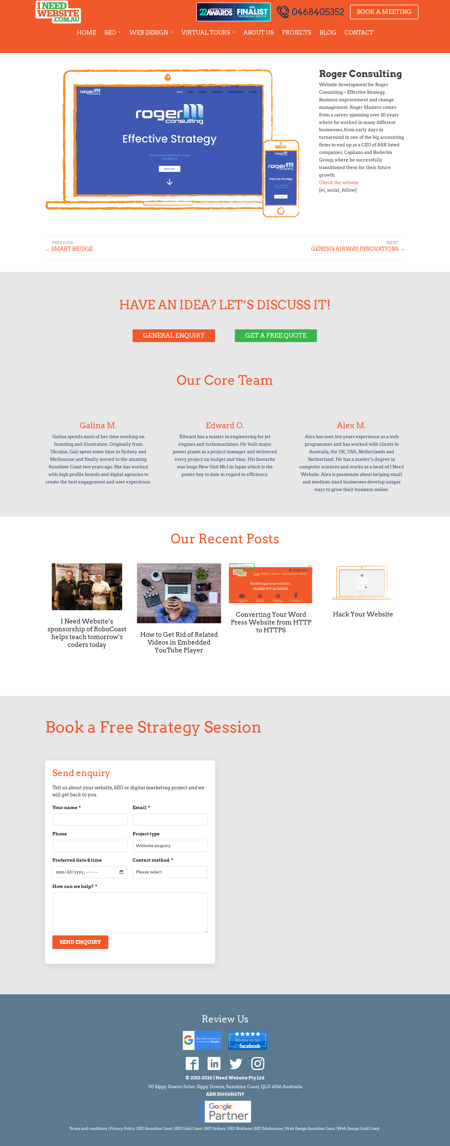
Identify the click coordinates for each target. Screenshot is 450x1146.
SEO (110, 33)
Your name (66, 807)
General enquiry (174, 335)
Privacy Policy (122, 1128)
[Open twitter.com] (235, 1063)
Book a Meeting (384, 11)
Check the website (339, 182)
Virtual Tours (206, 33)
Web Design (148, 33)
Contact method (153, 860)
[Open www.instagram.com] (257, 1063)
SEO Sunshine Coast (154, 1128)
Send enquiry (80, 942)
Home (86, 33)
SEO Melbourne (268, 1128)
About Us (258, 33)
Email (141, 807)
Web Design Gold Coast (358, 1128)
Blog (328, 33)
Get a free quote (276, 335)
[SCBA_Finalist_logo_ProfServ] (233, 12)
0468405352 (318, 12)
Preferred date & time (77, 860)
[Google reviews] (202, 1039)
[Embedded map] (320, 811)
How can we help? (74, 886)
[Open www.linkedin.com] (214, 1063)
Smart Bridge (69, 249)
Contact (359, 33)
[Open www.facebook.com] (192, 1063)
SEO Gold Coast (188, 1128)
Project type (146, 833)
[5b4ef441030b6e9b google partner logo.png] (225, 1121)
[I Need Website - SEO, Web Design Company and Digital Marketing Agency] (58, 12)
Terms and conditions (88, 1128)
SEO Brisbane (240, 1128)
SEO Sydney (215, 1128)
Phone (59, 833)
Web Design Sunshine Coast (310, 1128)
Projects (296, 33)
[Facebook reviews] (247, 1039)
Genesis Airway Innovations (358, 249)
